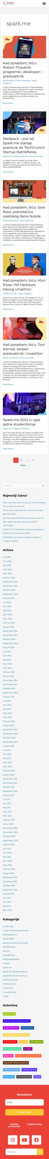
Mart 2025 (7, 619)
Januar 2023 (8, 725)
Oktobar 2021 (9, 787)
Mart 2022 (7, 766)
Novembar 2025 (10, 586)
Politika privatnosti (14, 1125)
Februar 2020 (9, 869)
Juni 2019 (7, 902)
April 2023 (7, 713)
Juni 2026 (7, 561)
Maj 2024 (7, 660)
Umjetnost (8, 988)
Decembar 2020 (10, 828)
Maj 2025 (7, 610)
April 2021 (7, 811)
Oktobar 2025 (9, 590)
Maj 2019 (7, 906)
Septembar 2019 (10, 890)
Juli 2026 (7, 557)
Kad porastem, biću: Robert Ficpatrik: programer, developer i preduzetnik (22, 69)
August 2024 (9, 647)
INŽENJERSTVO (10, 935)
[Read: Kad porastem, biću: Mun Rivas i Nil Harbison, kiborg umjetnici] (24, 264)
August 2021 (8, 795)
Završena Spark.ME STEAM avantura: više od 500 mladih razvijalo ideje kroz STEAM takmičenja (23, 522)
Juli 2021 (6, 799)
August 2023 (8, 697)
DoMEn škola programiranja (15, 930)
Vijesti (5, 996)
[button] (44, 3)
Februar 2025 (9, 623)
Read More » (8, 103)
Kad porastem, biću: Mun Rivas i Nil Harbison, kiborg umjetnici (24, 284)
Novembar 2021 (10, 783)
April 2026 (7, 569)
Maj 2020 (7, 857)
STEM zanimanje (22, 80)
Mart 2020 (7, 865)
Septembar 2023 (10, 692)
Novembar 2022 (10, 734)
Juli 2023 (7, 701)
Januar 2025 (8, 627)
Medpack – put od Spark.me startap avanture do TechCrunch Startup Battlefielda (24, 145)
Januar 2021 (8, 824)
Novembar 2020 (10, 832)
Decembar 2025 (10, 582)
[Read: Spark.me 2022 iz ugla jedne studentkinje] (24, 403)
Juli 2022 (7, 750)
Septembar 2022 (10, 742)
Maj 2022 (7, 758)
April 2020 (7, 861)
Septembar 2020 (10, 840)
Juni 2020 (7, 853)
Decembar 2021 (10, 779)
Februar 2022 (9, 770)
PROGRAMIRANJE (11, 959)
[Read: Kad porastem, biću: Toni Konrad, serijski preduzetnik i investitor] (24, 328)
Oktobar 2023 (9, 688)
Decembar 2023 (10, 680)
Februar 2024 (9, 672)
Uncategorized (9, 992)
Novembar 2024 (10, 635)
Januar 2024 (8, 676)
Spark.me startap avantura (15, 156)
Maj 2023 (7, 709)
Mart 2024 (7, 668)
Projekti (6, 963)
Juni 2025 (7, 606)
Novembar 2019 (10, 881)
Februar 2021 (9, 820)
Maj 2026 (7, 565)
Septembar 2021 (10, 791)
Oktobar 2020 (9, 836)
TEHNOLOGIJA (9, 293)
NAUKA (6, 951)
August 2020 (9, 844)
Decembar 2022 (10, 729)
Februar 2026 (9, 578)
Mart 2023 (7, 717)
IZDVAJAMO (8, 80)
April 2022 (7, 762)
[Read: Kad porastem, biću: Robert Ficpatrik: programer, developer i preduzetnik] (24, 47)
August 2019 (8, 894)
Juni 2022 (7, 754)
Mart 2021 (7, 816)
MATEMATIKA (9, 947)
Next (25, 465)
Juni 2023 (7, 705)
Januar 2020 (8, 873)
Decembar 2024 (10, 631)
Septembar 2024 (10, 643)
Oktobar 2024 (9, 639)
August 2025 (8, 598)
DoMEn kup (8, 926)
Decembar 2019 (10, 877)
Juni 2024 (7, 655)
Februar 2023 (9, 721)
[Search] (40, 1152)
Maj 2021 (7, 807)
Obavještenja (9, 955)
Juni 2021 (7, 803)
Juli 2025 (7, 602)
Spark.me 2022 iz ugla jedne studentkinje (21, 422)
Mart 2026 (7, 573)
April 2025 (7, 614)
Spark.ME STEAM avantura (15, 976)
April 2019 (7, 910)
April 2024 (7, 664)
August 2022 (8, 746)
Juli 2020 (7, 848)
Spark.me (7, 428)
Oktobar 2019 (9, 885)
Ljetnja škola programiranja (15, 943)
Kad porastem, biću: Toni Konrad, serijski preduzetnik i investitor (24, 349)
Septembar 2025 (10, 594)
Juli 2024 (7, 651)
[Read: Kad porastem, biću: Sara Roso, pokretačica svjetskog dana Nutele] (24, 191)
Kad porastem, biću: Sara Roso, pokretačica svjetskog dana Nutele (24, 211)
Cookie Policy (34, 1124)
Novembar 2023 (10, 684)
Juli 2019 (7, 898)
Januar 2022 (8, 775)
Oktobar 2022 (9, 738)
